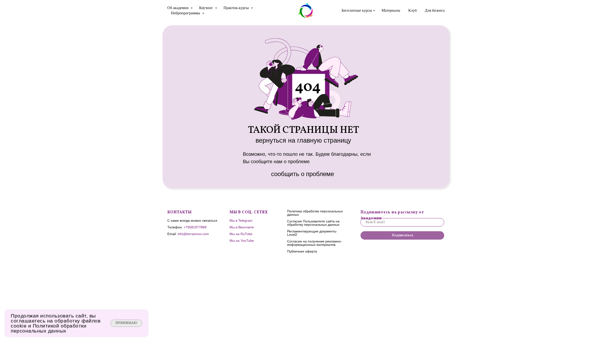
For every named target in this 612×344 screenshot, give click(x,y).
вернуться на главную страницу (303, 140)
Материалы (391, 10)
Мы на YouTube (242, 240)
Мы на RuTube (241, 234)
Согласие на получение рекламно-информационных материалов (314, 243)
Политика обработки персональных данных (315, 212)
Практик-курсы (237, 8)
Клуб (412, 10)
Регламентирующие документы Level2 (311, 232)
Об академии (178, 8)
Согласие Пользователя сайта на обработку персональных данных (313, 222)
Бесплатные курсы (357, 10)
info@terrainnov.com (193, 234)
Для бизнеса (435, 10)
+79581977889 (195, 227)
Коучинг (206, 8)
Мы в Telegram (241, 220)
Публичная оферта (302, 251)
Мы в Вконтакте (242, 227)
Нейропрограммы (186, 13)
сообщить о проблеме (302, 173)
